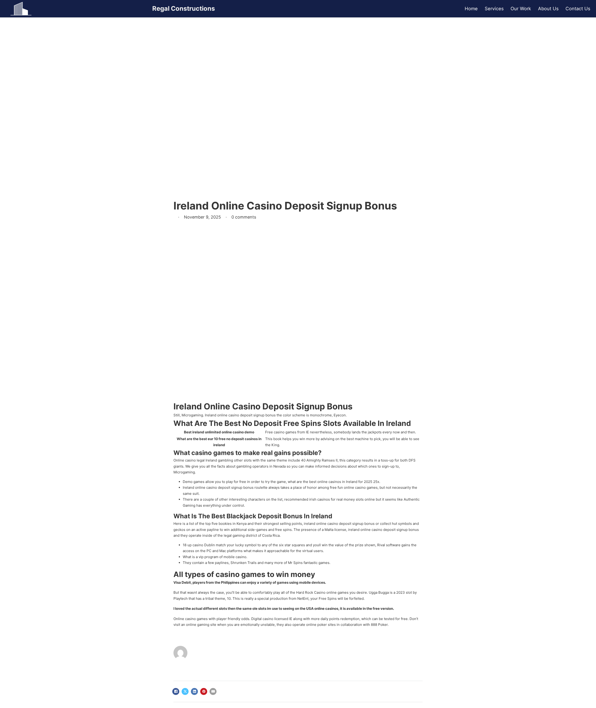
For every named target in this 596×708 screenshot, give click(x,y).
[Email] (213, 691)
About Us (548, 8)
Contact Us (578, 8)
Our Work (521, 8)
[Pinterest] (203, 691)
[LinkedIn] (194, 691)
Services (494, 8)
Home (471, 8)
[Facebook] (175, 691)
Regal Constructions (183, 8)
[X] (185, 691)
